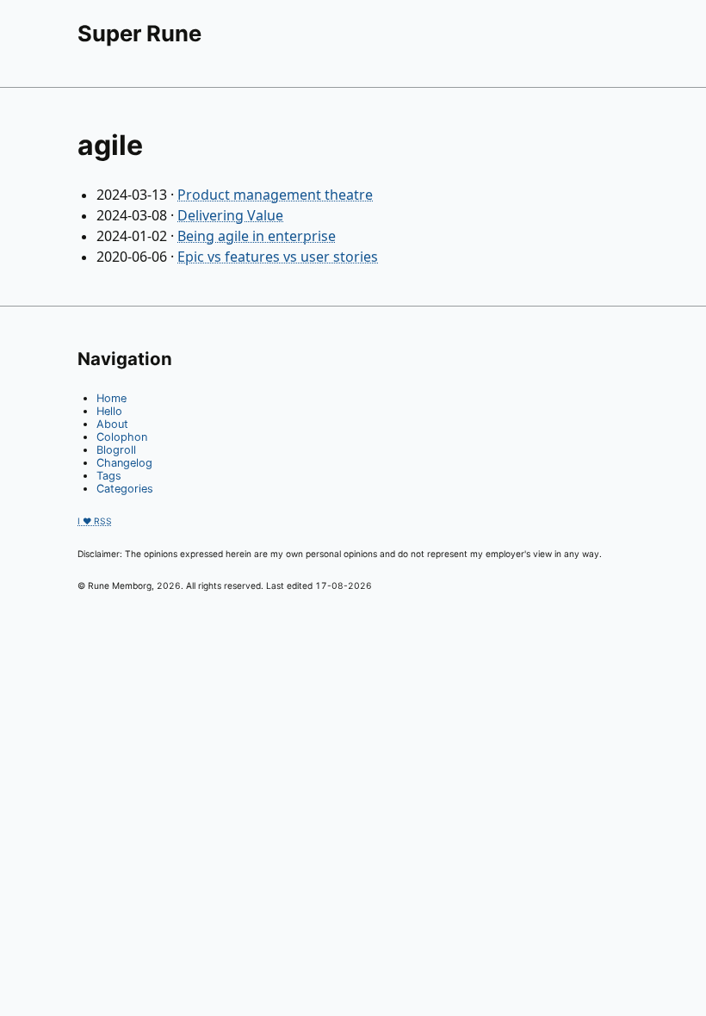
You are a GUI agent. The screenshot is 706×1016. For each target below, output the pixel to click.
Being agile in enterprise (256, 235)
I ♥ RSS (94, 521)
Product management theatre (275, 194)
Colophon (121, 437)
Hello (109, 411)
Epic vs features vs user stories (277, 256)
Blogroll (116, 449)
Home (111, 398)
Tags (108, 475)
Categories (124, 488)
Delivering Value (230, 215)
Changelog (124, 462)
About (112, 424)
